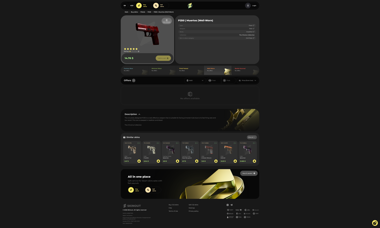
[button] (375, 223)
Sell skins (162, 5)
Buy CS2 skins (174, 205)
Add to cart (162, 58)
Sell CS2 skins (193, 205)
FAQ (170, 208)
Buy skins (145, 5)
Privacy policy (194, 211)
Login (254, 5)
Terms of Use (173, 211)
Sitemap (192, 208)
